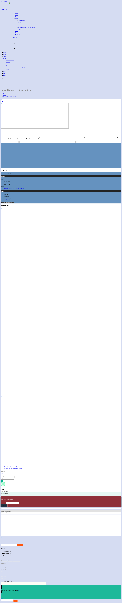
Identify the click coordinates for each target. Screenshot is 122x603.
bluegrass (41, 141)
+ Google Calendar (4, 202)
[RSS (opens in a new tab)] (16, 48)
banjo (35, 141)
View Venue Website (8, 199)
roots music (98, 141)
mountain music (81, 141)
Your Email (3, 503)
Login (2, 473)
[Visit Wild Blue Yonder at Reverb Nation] (4, 561)
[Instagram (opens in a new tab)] (16, 43)
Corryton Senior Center (7, 391)
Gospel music (7, 141)
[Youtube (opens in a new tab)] (16, 45)
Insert (15, 601)
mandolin (72, 141)
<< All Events (3, 101)
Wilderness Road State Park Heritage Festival (13, 468)
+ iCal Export (11, 202)
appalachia (15, 141)
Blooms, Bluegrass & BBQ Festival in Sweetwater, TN (15, 460)
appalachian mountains (25, 141)
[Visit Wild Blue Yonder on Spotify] (13, 561)
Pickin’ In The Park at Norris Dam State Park (13, 466)
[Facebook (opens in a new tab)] (16, 40)
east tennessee (49, 141)
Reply (2, 598)
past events (90, 141)
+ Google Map (22, 198)
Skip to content (4, 1)
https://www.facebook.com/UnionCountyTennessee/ (14, 188)
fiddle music (58, 141)
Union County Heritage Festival (9, 96)
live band (66, 141)
